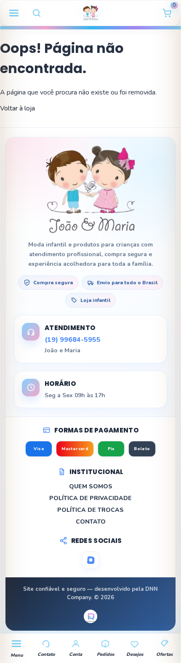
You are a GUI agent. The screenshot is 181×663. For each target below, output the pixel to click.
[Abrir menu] (14, 13)
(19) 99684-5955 (73, 339)
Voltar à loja (17, 108)
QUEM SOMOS (90, 486)
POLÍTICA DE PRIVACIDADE (90, 498)
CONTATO (91, 522)
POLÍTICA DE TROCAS (90, 510)
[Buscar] (36, 13)
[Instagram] (90, 560)
